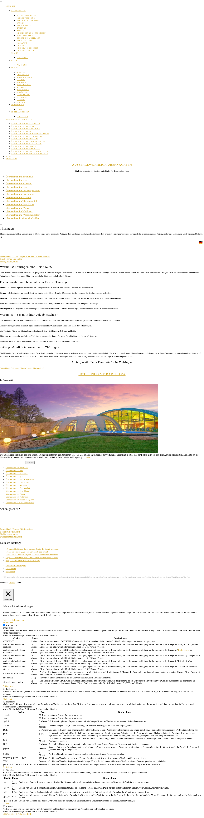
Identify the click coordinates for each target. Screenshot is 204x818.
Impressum (11, 159)
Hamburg (21, 28)
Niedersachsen (25, 35)
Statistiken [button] (7, 767)
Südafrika (22, 58)
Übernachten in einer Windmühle (29, 154)
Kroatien (22, 82)
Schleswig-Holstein (28, 48)
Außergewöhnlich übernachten (102, 164)
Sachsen (21, 45)
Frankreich (23, 75)
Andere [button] (6, 803)
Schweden (22, 97)
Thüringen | (17, 256)
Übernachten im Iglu (22, 131)
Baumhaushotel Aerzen (10, 532)
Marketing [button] (7, 699)
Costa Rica (22, 116)
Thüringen (15, 368)
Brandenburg (24, 25)
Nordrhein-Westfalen (29, 38)
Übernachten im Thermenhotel (28, 141)
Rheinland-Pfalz (26, 40)
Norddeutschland (26, 15)
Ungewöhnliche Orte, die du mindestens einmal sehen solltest (32, 558)
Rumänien (22, 92)
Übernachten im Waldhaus (25, 149)
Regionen (11, 6)
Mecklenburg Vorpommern (31, 33)
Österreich (23, 90)
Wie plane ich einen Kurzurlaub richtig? (23, 561)
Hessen (20, 30)
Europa (15, 67)
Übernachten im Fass (22, 126)
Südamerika (17, 105)
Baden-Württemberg (28, 20)
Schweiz (21, 100)
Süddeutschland (26, 18)
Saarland (22, 43)
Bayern (20, 23)
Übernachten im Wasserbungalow (29, 151)
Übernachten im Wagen (23, 146)
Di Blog (12, 583)
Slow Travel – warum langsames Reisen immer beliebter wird (32, 555)
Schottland (23, 95)
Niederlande (24, 85)
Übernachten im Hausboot (25, 129)
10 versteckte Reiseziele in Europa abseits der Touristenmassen (32, 549)
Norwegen (22, 87)
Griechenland (24, 77)
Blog (8, 156)
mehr (87, 457)
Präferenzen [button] (183, 650)
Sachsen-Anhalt (25, 50)
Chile (20, 109)
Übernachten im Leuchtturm (27, 136)
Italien (21, 80)
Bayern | (16, 529)
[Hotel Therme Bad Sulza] (79, 452)
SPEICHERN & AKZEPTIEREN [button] (18, 814)
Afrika (14, 53)
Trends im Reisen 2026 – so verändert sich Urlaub (27, 552)
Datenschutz (11, 569)
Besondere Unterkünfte (19, 119)
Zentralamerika (20, 112)
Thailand (22, 65)
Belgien (21, 72)
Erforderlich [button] (8, 622)
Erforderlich (11, 625)
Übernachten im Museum (24, 139)
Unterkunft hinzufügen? (16, 566)
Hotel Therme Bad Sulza (11, 259)
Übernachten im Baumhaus (25, 124)
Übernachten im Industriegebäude (30, 134)
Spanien (21, 102)
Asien (14, 60)
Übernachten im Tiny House (26, 144)
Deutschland (18, 11)
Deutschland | (6, 256)
